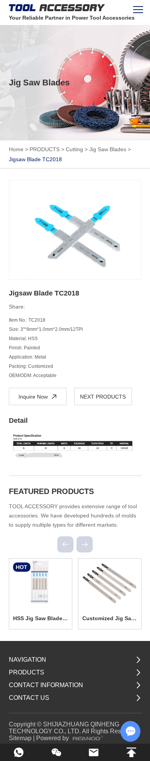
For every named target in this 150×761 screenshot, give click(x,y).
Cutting (74, 149)
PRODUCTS (45, 149)
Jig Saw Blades (107, 149)
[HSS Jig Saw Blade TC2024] (40, 582)
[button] (65, 544)
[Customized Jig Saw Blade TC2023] (109, 582)
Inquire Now (33, 397)
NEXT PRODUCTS (103, 397)
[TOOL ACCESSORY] (57, 7)
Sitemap (20, 738)
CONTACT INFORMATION (46, 685)
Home (16, 149)
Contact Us (29, 697)
